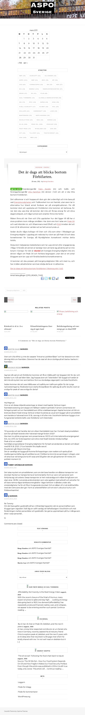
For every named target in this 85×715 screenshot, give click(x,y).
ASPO (23, 80)
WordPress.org (24, 697)
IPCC (32, 102)
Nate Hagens (43, 115)
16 (29, 48)
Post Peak (25, 128)
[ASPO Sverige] (42, 8)
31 (34, 58)
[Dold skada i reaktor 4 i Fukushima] (8, 299)
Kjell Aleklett (27, 106)
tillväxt (34, 133)
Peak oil (37, 124)
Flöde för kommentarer (28, 692)
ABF (22, 75)
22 (25, 53)
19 (43, 48)
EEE (59, 84)
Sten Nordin (44, 189)
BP (55, 80)
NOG (40, 120)
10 (34, 43)
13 (47, 43)
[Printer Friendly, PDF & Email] (16, 189)
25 (39, 53)
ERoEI (23, 93)
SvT (22, 133)
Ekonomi (39, 167)
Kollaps (24, 111)
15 (24, 48)
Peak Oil (71, 221)
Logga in (21, 682)
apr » (26, 63)
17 (34, 48)
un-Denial (44, 619)
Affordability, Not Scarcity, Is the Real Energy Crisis (38, 592)
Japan (44, 102)
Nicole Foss (26, 120)
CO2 (22, 84)
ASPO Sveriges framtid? (41, 548)
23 (29, 53)
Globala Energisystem (50, 97)
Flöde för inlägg (24, 687)
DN (49, 84)
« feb (20, 63)
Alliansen (50, 75)
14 (20, 48)
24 (34, 53)
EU (34, 93)
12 (43, 43)
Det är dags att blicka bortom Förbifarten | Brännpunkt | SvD (36, 269)
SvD (53, 128)
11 (38, 43)
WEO (33, 137)
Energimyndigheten (53, 89)
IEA (22, 102)
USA (23, 137)
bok (45, 80)
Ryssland (40, 128)
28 (20, 58)
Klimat (43, 106)
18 (38, 48)
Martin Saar (14, 349)
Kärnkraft (40, 111)
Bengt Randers (48, 181)
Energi (34, 89)
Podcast (52, 124)
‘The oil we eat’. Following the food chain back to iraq (40, 656)
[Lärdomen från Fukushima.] (76, 299)
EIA (22, 89)
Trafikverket (51, 133)
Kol (55, 106)
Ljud (53, 111)
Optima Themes (22, 711)
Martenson (25, 115)
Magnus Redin (14, 367)
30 (29, 58)
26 (43, 53)
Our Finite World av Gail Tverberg (44, 587)
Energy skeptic (43, 651)
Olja (23, 124)
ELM (59, 224)
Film (44, 93)
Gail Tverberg (27, 97)
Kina (55, 102)
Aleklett (35, 75)
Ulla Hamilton (34, 192)
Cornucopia (36, 84)
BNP (35, 80)
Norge (51, 120)
